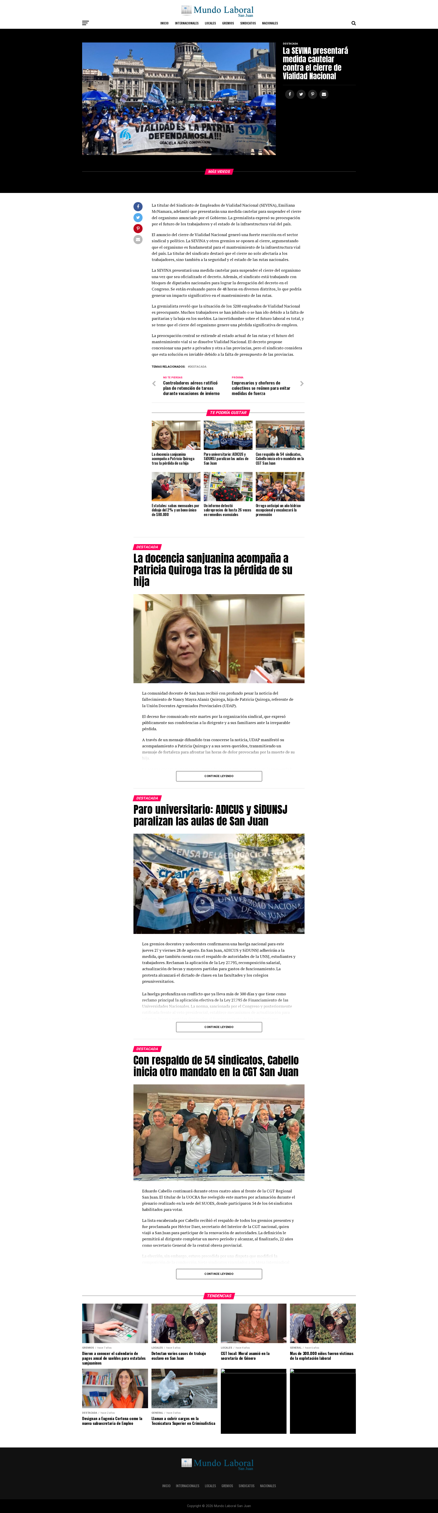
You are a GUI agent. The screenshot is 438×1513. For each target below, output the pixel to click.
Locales (210, 23)
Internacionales (186, 23)
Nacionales (270, 23)
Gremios (228, 23)
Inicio (164, 23)
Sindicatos (248, 23)
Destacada (198, 366)
